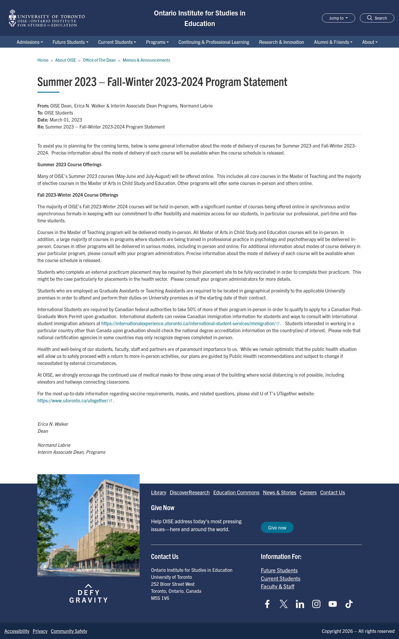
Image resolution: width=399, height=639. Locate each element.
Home (42, 60)
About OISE (65, 60)
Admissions (28, 42)
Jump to (336, 17)
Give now (277, 527)
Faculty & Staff (277, 586)
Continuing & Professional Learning (213, 42)
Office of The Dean (99, 60)
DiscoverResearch (190, 492)
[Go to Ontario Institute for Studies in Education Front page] (47, 18)
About (368, 42)
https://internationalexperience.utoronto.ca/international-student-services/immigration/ (188, 323)
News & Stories (279, 492)
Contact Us (332, 492)
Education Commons (236, 492)
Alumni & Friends (331, 42)
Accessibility (16, 631)
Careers (308, 492)
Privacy (40, 631)
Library (158, 492)
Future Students (69, 42)
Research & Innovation (281, 42)
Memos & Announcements (146, 60)
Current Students (115, 42)
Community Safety (69, 631)
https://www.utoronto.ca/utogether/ (72, 400)
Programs (155, 42)
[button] (377, 17)
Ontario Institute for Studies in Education (199, 17)
